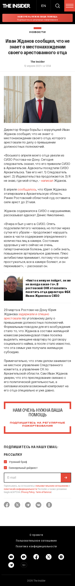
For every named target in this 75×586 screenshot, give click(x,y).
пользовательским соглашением (52, 485)
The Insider (37, 61)
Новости (37, 32)
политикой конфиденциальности (20, 489)
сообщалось (27, 189)
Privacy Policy (28, 492)
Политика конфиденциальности (36, 546)
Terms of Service (43, 492)
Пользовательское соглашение (36, 540)
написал (47, 180)
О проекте (36, 534)
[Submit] (66, 477)
